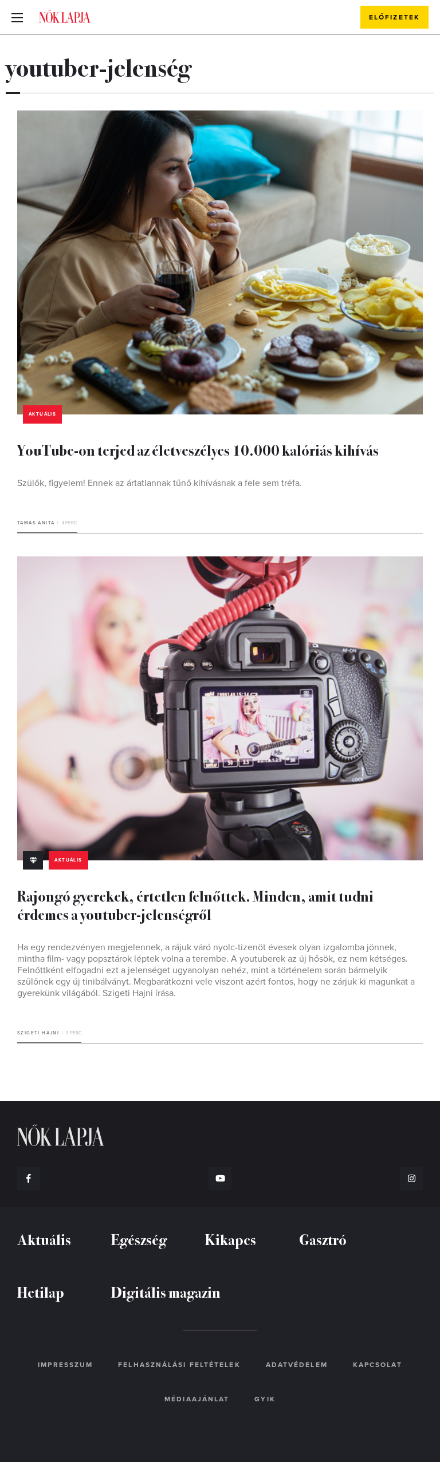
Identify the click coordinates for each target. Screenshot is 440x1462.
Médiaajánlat (196, 1399)
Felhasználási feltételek (179, 1365)
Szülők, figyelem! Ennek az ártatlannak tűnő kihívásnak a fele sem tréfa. (159, 483)
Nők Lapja (65, 16)
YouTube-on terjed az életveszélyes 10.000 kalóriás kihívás (198, 449)
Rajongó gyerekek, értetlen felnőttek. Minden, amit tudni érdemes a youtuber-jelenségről (195, 904)
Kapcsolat (377, 1365)
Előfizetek (394, 17)
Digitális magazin (166, 1291)
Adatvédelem (297, 1365)
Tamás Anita (35, 522)
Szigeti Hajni (38, 1033)
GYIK (264, 1399)
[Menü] (17, 17)
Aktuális (42, 414)
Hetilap (40, 1291)
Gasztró (323, 1239)
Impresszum (65, 1365)
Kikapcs (230, 1239)
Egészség (139, 1239)
